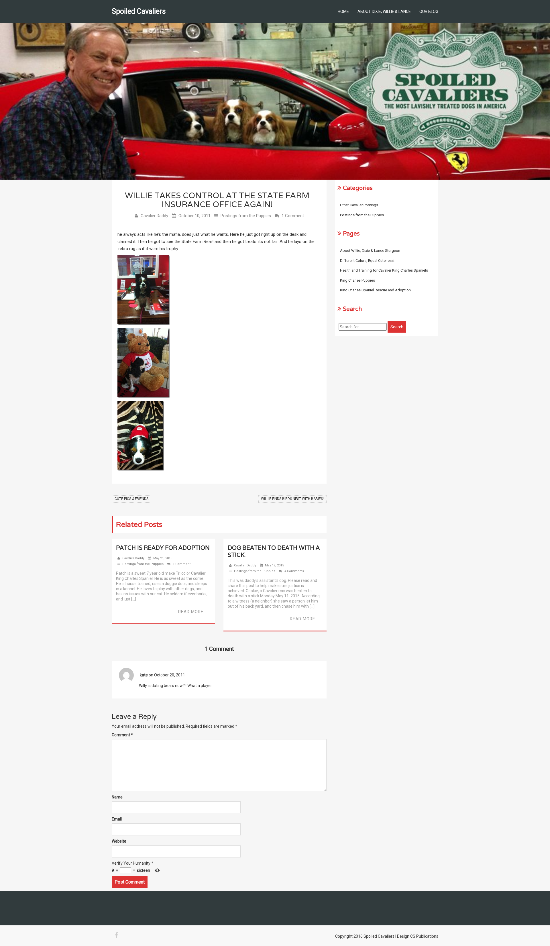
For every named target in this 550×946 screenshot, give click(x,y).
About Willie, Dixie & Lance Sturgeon (370, 250)
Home (343, 11)
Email (117, 819)
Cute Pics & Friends (131, 499)
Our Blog (428, 11)
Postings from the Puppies (246, 215)
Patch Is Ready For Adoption (163, 547)
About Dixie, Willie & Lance (384, 11)
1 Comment (293, 215)
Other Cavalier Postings (359, 205)
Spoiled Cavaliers (139, 11)
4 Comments (294, 571)
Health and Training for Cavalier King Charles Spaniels (384, 270)
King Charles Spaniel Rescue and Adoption (375, 290)
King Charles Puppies (357, 280)
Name (117, 797)
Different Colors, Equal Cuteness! (367, 260)
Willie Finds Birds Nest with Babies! (292, 499)
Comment (122, 735)
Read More (190, 611)
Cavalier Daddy (154, 215)
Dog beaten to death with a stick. (274, 551)
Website (119, 841)
